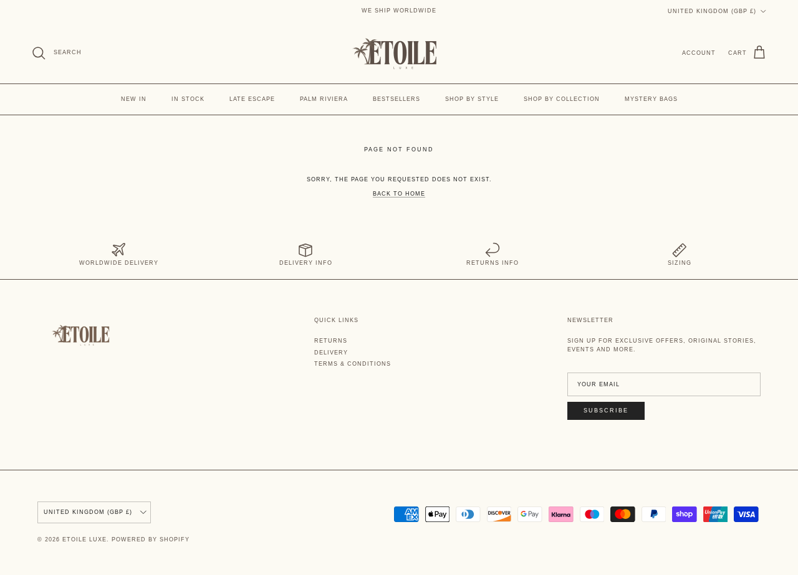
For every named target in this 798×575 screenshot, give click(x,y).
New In (134, 99)
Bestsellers (396, 99)
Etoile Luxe (84, 539)
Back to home (399, 194)
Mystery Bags (651, 99)
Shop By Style (472, 99)
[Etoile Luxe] (399, 53)
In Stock (187, 99)
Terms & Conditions (352, 364)
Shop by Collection (562, 99)
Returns (330, 341)
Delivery (331, 352)
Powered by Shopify (151, 539)
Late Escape (252, 99)
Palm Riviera (324, 99)
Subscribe (606, 410)
